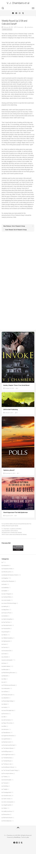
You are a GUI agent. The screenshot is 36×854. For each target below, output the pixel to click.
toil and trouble (7, 779)
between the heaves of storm (10, 575)
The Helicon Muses (8, 748)
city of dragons (7, 594)
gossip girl (6, 631)
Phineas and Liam (8, 694)
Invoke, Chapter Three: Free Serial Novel (16, 385)
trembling (5, 786)
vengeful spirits (7, 805)
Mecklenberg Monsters (9, 672)
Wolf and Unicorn (7, 817)
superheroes (6, 739)
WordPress (17, 837)
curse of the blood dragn (9, 603)
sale (4, 716)
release (5, 704)
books (5, 584)
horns (4, 644)
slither (4, 726)
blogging (5, 578)
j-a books (5, 657)
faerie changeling (7, 619)
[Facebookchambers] (16, 13)
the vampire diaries (8, 773)
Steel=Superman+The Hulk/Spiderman (15, 512)
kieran (4, 663)
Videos (5, 808)
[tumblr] (23, 13)
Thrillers (5, 776)
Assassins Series (7, 568)
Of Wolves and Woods (9, 685)
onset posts (6, 688)
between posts (7, 571)
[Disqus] (18, 258)
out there (5, 691)
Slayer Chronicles (7, 723)
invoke (5, 653)
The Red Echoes (7, 757)
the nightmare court (8, 754)
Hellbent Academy (8, 638)
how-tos (5, 647)
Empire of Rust (7, 612)
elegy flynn (6, 609)
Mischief (5, 675)
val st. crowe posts (8, 802)
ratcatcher (6, 698)
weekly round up (7, 29)
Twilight (5, 789)
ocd (4, 682)
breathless (6, 587)
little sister (5, 669)
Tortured (5, 783)
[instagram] (19, 13)
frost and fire (6, 628)
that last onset (7, 742)
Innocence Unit (7, 650)
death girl (5, 606)
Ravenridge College (8, 701)
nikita (4, 679)
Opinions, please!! (8, 470)
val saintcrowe (7, 795)
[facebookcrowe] (13, 13)
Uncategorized (7, 792)
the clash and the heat (9, 745)
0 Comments (20, 27)
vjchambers (29, 27)
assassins (6, 565)
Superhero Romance (8, 735)
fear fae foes (6, 622)
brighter (5, 590)
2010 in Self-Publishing (10, 409)
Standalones (6, 732)
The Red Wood (7, 761)
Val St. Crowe (6, 798)
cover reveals (6, 600)
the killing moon (7, 751)
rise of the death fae (8, 710)
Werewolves (6, 814)
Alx (28, 837)
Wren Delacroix (7, 820)
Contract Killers (7, 597)
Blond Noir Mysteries (8, 581)
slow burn (5, 729)
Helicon (5, 634)
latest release (6, 666)
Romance (5, 713)
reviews (5, 707)
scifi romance (6, 720)
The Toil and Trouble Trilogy (10, 770)
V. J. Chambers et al (18, 3)
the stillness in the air (8, 767)
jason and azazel (7, 660)
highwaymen (6, 641)
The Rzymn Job (7, 764)
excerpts (5, 616)
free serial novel (7, 625)
